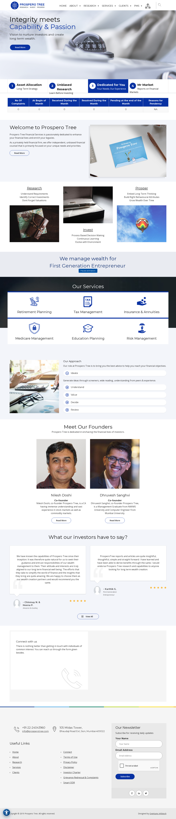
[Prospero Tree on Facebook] (132, 793)
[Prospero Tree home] (28, 5)
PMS (137, 6)
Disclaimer (68, 767)
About (73, 6)
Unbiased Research (61, 88)
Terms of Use (70, 757)
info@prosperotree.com (35, 731)
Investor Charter (72, 772)
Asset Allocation (27, 86)
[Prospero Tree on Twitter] (146, 793)
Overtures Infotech (158, 813)
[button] (160, 5)
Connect (67, 752)
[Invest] (88, 207)
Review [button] (75, 409)
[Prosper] (141, 226)
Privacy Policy (70, 762)
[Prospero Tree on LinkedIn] (139, 793)
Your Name (122, 738)
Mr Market (144, 88)
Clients (124, 6)
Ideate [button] (74, 373)
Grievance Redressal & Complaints (80, 777)
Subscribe (125, 776)
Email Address (124, 750)
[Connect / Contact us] (148, 5)
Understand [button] (77, 387)
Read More (20, 47)
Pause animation (88, 271)
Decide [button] (75, 402)
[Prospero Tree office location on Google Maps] (126, 665)
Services (108, 6)
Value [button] (74, 394)
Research (90, 6)
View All (89, 616)
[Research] (34, 226)
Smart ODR (69, 782)
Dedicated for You (109, 86)
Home (63, 6)
